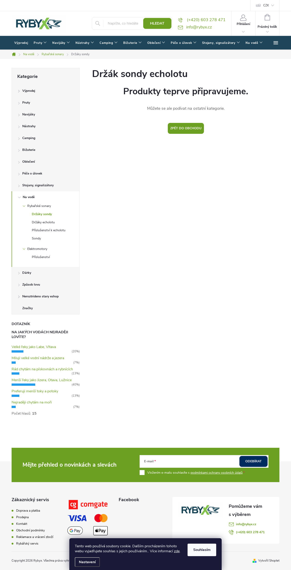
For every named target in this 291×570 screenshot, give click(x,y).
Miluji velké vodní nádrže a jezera (38, 358)
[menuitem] (21, 43)
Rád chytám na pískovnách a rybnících (42, 369)
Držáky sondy (42, 214)
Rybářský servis (27, 543)
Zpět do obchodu (185, 128)
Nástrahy (28, 126)
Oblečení (28, 161)
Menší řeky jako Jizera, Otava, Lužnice (42, 380)
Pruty (26, 102)
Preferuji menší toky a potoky (35, 391)
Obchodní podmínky (30, 530)
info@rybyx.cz (246, 524)
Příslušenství (41, 257)
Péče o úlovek (32, 173)
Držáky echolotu (43, 222)
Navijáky (28, 114)
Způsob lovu (31, 284)
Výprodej (28, 91)
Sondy (36, 238)
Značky (27, 308)
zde (177, 551)
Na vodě (29, 197)
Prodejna (22, 517)
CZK (266, 5)
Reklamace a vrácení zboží (34, 537)
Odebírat (253, 461)
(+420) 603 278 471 (250, 532)
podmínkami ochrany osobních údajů (217, 472)
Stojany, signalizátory (38, 185)
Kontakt (21, 524)
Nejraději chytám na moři (32, 402)
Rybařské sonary (39, 206)
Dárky (26, 273)
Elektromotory (37, 249)
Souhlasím (202, 549)
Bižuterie (28, 150)
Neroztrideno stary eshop (40, 296)
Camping (28, 138)
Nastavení (87, 562)
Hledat (157, 23)
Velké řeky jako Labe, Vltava (34, 346)
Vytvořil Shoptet (268, 561)
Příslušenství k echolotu (48, 230)
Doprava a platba (28, 510)
